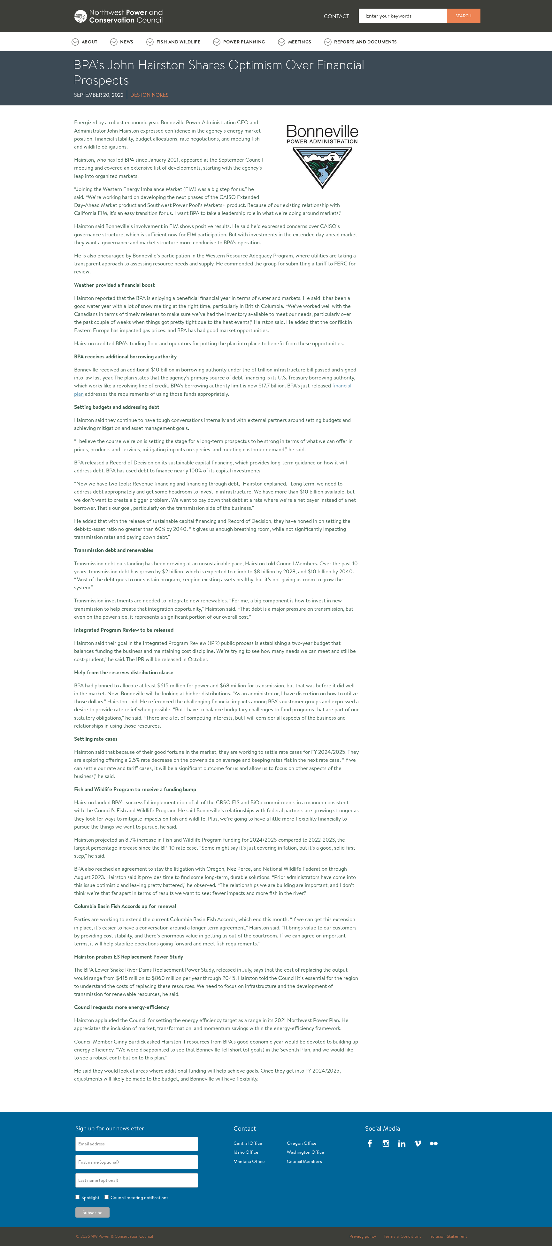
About (89, 42)
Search (463, 16)
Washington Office (305, 1152)
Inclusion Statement (448, 1236)
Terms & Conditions (402, 1236)
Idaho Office (246, 1152)
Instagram (386, 1143)
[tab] (84, 41)
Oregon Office (302, 1143)
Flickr (434, 1143)
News (127, 42)
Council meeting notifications (138, 1197)
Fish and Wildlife (179, 42)
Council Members (304, 1161)
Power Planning (244, 42)
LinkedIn (402, 1143)
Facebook (370, 1143)
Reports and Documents (365, 42)
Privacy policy (362, 1236)
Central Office (248, 1143)
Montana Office (249, 1161)
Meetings (299, 42)
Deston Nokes (149, 94)
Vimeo (418, 1143)
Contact (336, 16)
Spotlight (89, 1197)
